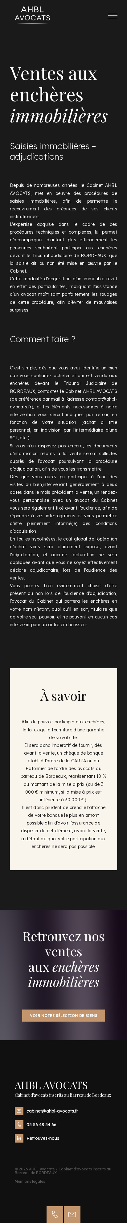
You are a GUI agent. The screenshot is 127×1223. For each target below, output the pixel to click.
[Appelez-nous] (55, 1214)
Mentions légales (30, 1181)
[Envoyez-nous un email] (72, 1214)
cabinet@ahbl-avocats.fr (52, 1111)
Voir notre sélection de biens (63, 1015)
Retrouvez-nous (43, 1138)
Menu (113, 15)
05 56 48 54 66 (41, 1124)
